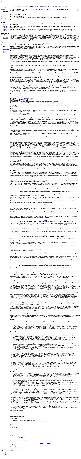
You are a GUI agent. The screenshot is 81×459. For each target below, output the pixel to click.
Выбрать (2, 7)
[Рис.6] (45, 264)
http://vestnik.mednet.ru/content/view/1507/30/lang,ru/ (21, 59)
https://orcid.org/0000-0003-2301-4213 (26, 98)
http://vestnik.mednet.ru (18, 446)
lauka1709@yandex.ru (46, 52)
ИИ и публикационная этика (32, 6)
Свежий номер (4, 14)
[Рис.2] (45, 204)
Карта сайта (3, 18)
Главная (2, 13)
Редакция (56, 6)
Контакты (66, 6)
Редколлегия (42, 6)
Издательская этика (22, 6)
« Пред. (41, 443)
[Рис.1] (45, 190)
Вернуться (12, 444)
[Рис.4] (45, 234)
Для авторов (61, 6)
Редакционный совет (49, 6)
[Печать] (78, 9)
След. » (48, 443)
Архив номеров (4, 16)
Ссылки (4, 454)
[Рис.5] (45, 252)
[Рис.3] (45, 219)
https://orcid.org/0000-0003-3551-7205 (24, 99)
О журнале (15, 6)
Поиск (2, 17)
